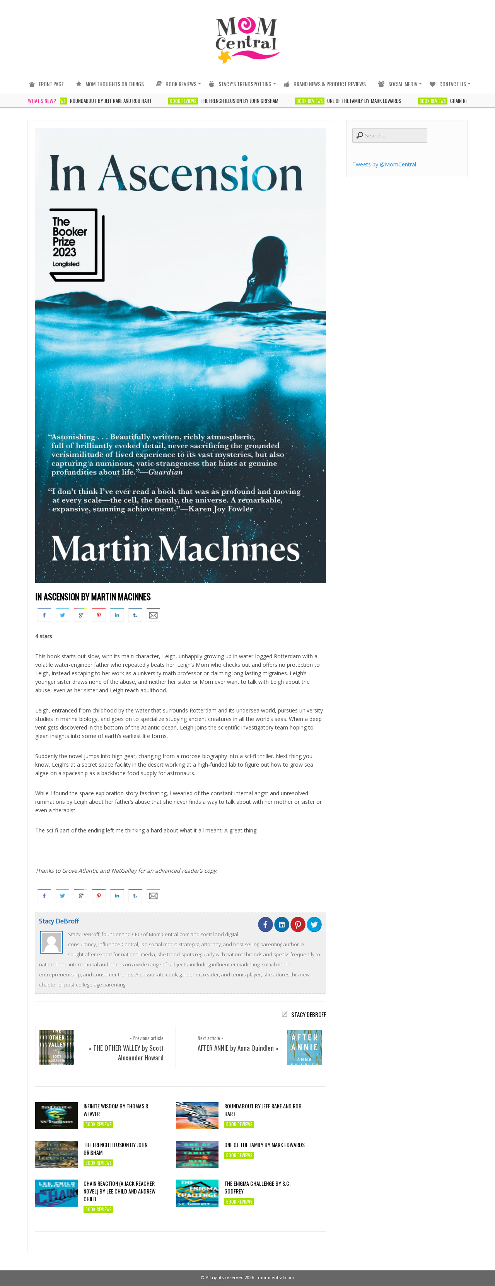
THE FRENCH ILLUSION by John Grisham (214, 100)
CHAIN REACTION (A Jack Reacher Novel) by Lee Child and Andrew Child (119, 1191)
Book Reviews (157, 101)
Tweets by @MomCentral (384, 164)
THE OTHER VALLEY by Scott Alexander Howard (128, 1052)
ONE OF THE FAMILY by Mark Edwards (338, 100)
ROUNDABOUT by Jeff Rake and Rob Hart (85, 100)
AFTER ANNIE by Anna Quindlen (236, 1048)
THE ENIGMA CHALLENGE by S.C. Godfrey (257, 1187)
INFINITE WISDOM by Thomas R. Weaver (116, 1110)
